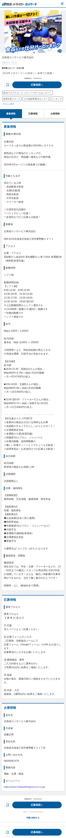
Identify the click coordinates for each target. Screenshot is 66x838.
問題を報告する (33, 818)
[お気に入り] (7, 84)
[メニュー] (62, 3)
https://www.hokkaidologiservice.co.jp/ (24, 787)
